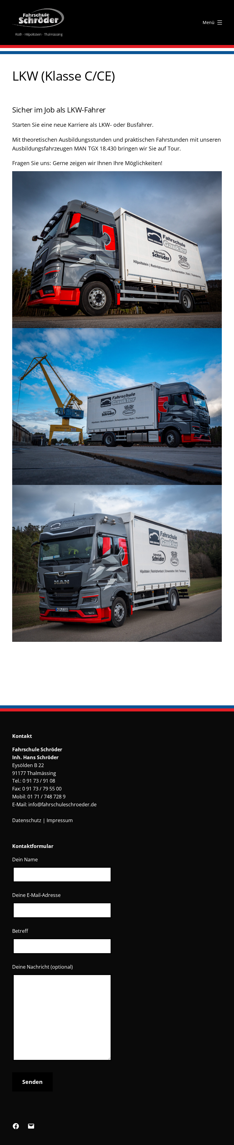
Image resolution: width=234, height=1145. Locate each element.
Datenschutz (26, 820)
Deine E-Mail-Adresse (36, 895)
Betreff (20, 931)
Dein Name (25, 859)
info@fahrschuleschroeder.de (62, 804)
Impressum (60, 820)
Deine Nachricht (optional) (42, 966)
